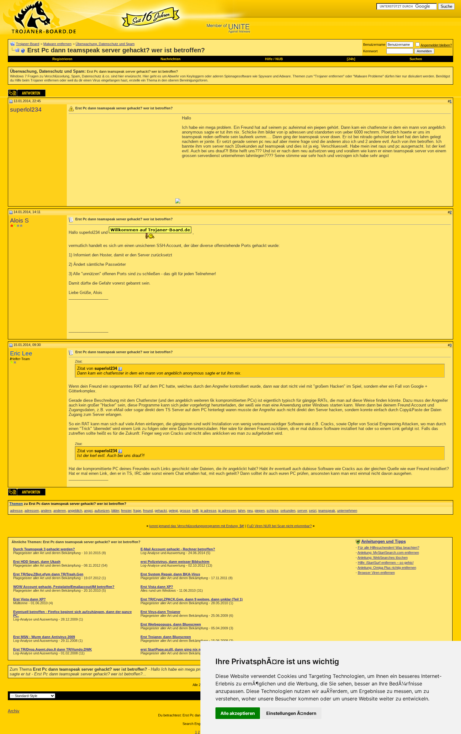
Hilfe (269, 59)
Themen (16, 504)
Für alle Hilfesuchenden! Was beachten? (388, 547)
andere (46, 510)
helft (195, 510)
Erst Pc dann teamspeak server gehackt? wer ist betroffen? (132, 71)
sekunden (287, 510)
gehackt (161, 510)
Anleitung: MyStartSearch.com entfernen (388, 552)
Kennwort (370, 51)
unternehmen (347, 510)
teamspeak (326, 510)
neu (250, 510)
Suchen (416, 59)
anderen (59, 510)
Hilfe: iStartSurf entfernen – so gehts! (386, 562)
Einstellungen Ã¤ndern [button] (291, 713)
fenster (126, 510)
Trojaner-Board (27, 44)
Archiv (13, 711)
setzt (312, 510)
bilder (115, 510)
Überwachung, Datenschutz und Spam (105, 44)
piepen (260, 510)
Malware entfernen (57, 44)
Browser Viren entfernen (376, 572)
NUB (279, 59)
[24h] (351, 59)
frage (137, 510)
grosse (185, 510)
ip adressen (227, 510)
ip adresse (208, 510)
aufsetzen (101, 510)
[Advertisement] (121, 159)
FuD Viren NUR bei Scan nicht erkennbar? (279, 526)
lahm (241, 510)
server (302, 510)
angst (88, 510)
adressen (31, 510)
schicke (272, 510)
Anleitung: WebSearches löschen (383, 557)
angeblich (75, 510)
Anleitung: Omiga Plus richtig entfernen (387, 567)
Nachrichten (171, 59)
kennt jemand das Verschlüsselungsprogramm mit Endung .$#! (196, 526)
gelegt (173, 510)
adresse (16, 510)
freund (148, 510)
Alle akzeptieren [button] (237, 713)
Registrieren (62, 59)
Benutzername (374, 44)
